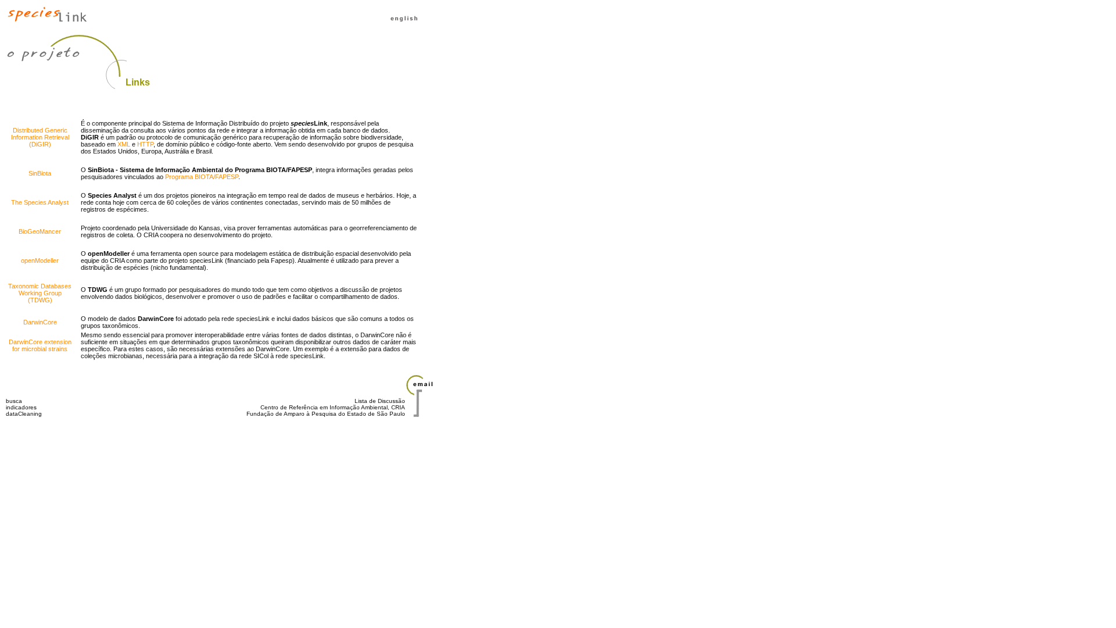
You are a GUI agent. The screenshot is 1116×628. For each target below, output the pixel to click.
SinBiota (39, 173)
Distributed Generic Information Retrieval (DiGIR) (40, 137)
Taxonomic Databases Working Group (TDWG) (39, 293)
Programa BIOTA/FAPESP (201, 176)
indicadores (21, 407)
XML (123, 144)
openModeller (40, 260)
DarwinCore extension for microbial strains (40, 345)
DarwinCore (40, 322)
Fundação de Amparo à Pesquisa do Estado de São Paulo (325, 414)
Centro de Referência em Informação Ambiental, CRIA (332, 407)
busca (14, 401)
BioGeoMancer (40, 231)
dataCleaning (24, 414)
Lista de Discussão (380, 401)
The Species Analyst (40, 202)
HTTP (145, 144)
